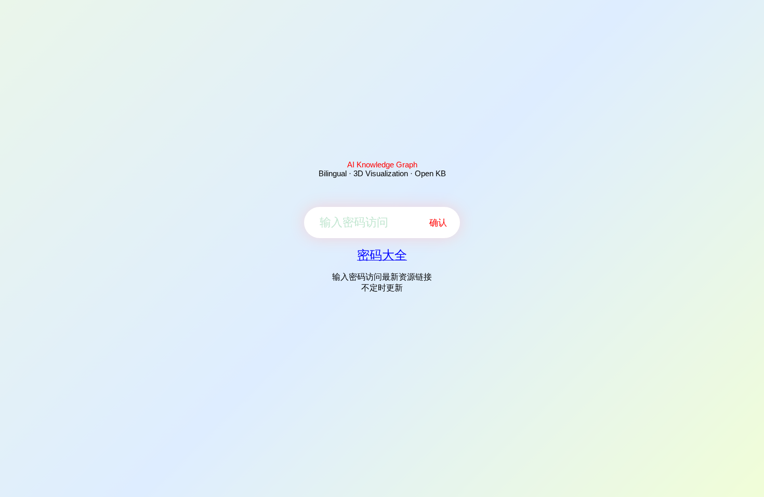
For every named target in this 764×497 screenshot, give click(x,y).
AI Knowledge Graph (382, 164)
